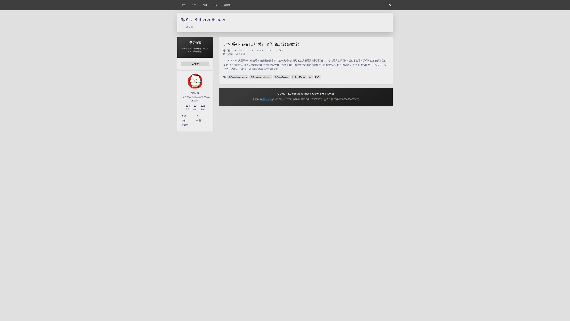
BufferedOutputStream (261, 77)
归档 (184, 120)
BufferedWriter (298, 77)
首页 (184, 115)
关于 (198, 115)
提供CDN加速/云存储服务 (286, 99)
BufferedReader (281, 77)
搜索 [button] (196, 63)
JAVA (317, 77)
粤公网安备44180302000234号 (342, 99)
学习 (281, 50)
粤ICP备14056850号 (311, 99)
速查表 (185, 125)
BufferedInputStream (238, 77)
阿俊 (229, 50)
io (310, 77)
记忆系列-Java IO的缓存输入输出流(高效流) (261, 44)
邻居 (198, 120)
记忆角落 (298, 93)
